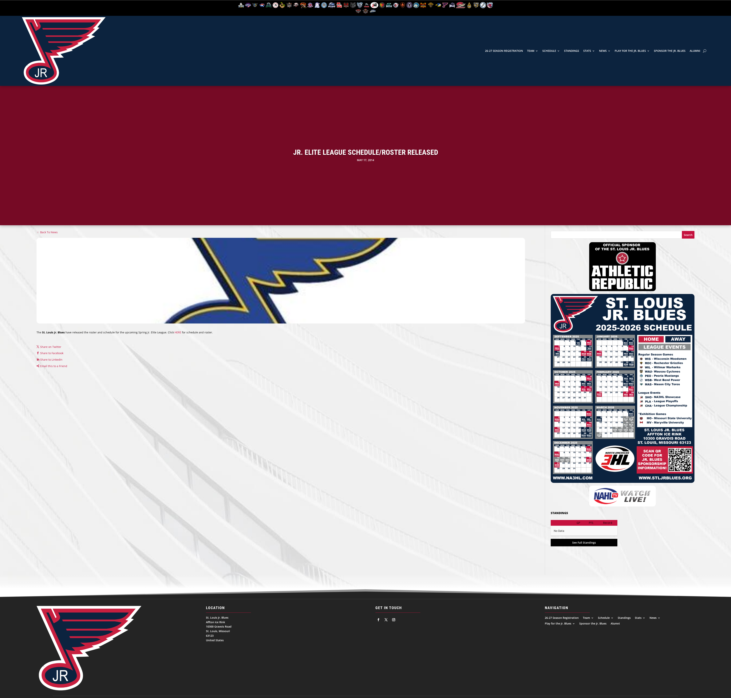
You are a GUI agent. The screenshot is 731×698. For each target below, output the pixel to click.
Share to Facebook (51, 353)
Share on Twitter (50, 347)
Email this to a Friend (53, 366)
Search (688, 235)
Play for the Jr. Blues (630, 51)
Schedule (549, 51)
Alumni (695, 51)
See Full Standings (584, 542)
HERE (178, 332)
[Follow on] (378, 620)
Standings (571, 51)
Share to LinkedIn (51, 359)
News (603, 51)
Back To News (49, 232)
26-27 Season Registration (504, 51)
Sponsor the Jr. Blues (670, 51)
